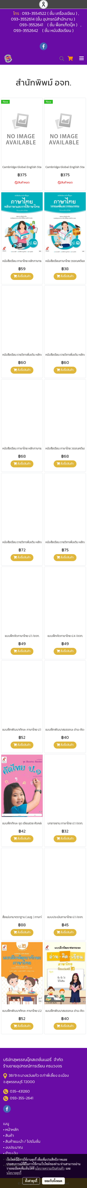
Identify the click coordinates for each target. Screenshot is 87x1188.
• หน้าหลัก (11, 1129)
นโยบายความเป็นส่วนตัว (49, 1168)
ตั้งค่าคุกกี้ (31, 1181)
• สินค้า (8, 1135)
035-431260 (20, 1091)
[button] (60, 58)
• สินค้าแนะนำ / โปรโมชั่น (21, 1141)
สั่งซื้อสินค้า (23, 276)
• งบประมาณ (13, 1147)
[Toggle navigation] (81, 58)
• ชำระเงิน (10, 1153)
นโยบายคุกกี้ (14, 1173)
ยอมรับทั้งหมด (53, 1181)
